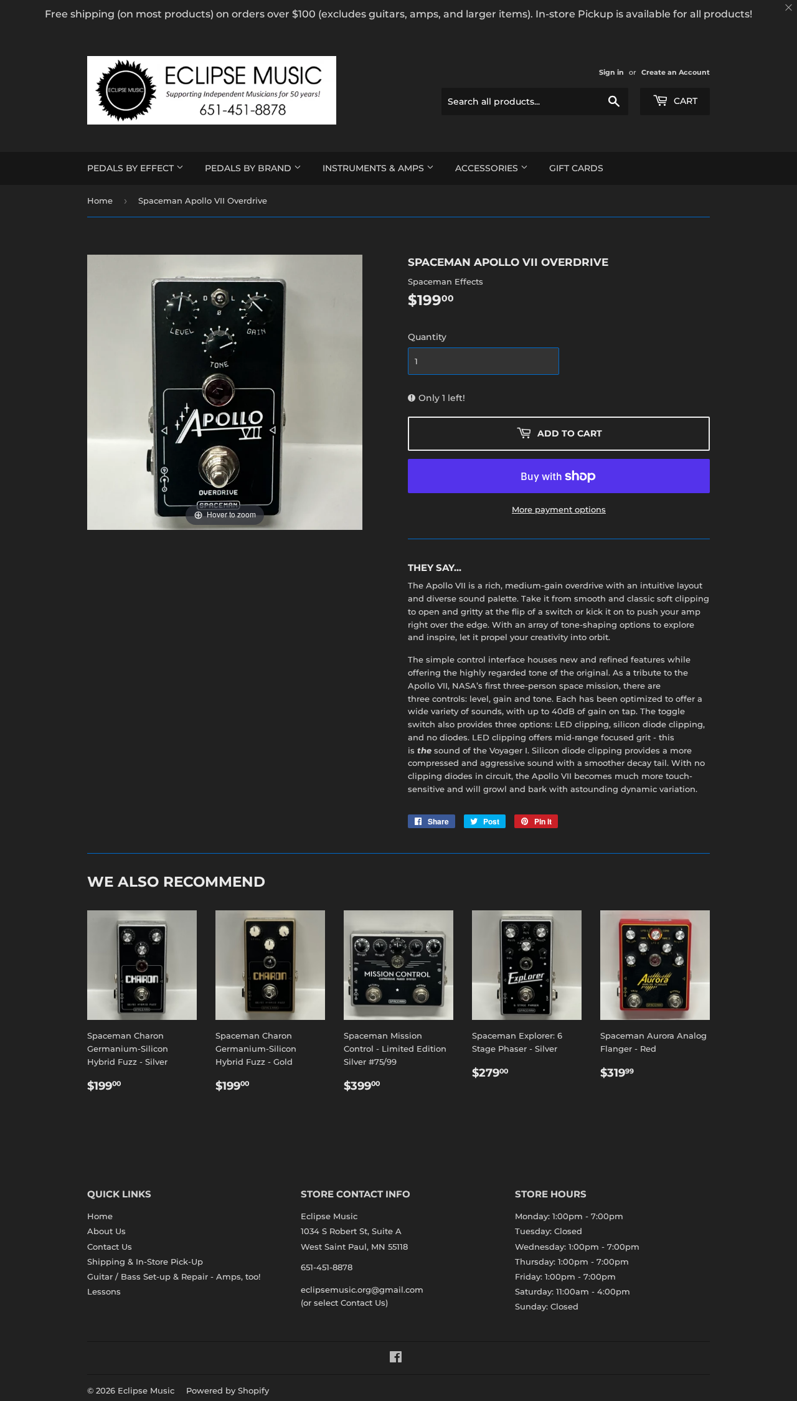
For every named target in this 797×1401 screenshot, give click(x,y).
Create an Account (675, 72)
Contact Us (109, 1247)
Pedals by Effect (131, 168)
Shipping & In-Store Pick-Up (145, 1262)
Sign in (611, 72)
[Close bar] (789, 8)
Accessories (488, 168)
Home (100, 200)
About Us (106, 1231)
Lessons (104, 1291)
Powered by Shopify (227, 1390)
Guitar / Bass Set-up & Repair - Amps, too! (173, 1276)
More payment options (559, 509)
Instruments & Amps (375, 168)
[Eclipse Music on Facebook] (395, 1359)
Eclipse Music (146, 1390)
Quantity (427, 336)
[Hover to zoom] (224, 391)
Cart (684, 100)
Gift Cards (576, 168)
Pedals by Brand (249, 168)
